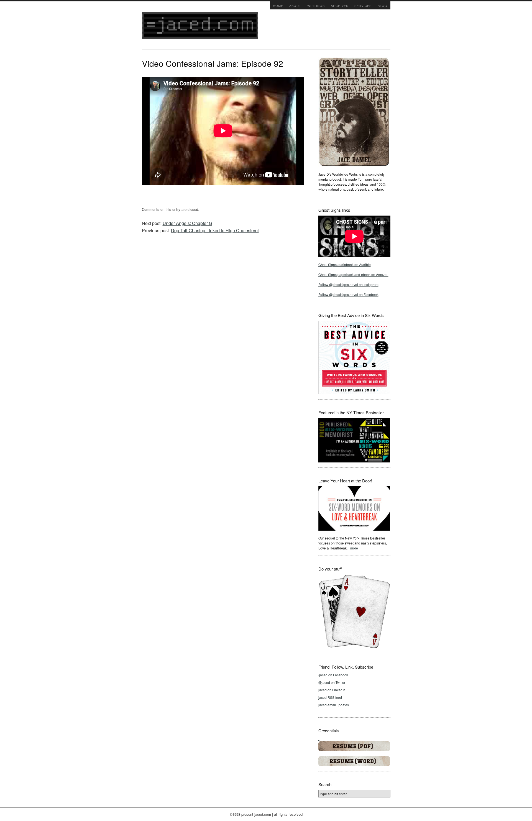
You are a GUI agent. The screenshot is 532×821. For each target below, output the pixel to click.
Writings (316, 5)
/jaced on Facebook (333, 674)
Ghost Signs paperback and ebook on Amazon (353, 274)
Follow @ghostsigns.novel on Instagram (348, 284)
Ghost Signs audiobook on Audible (344, 264)
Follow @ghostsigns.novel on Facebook (348, 294)
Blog (382, 5)
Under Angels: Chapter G (187, 223)
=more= (354, 548)
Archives (339, 5)
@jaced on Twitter (331, 682)
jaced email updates (333, 704)
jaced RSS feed (330, 697)
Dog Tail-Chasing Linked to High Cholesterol (215, 230)
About (295, 5)
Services (363, 5)
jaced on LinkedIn (331, 689)
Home (278, 5)
